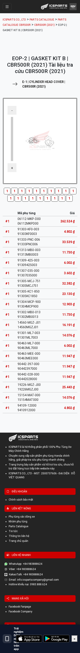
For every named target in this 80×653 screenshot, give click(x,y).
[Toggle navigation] (7, 6)
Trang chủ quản (18, 540)
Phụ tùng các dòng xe (22, 516)
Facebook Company (20, 611)
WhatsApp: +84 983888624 (25, 563)
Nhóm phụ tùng (18, 521)
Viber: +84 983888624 (22, 569)
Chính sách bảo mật (21, 499)
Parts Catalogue (18, 526)
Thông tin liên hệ (19, 536)
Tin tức (13, 531)
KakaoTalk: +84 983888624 (26, 574)
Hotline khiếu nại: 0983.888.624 (28, 584)
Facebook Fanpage (20, 606)
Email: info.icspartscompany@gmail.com (34, 579)
